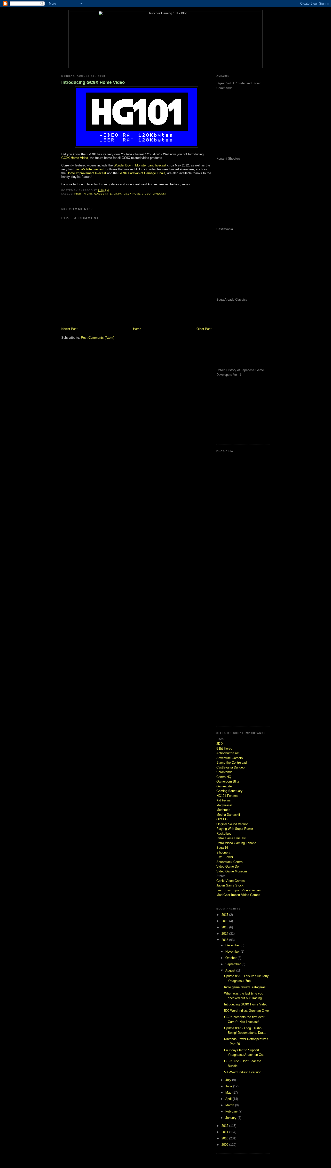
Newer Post (69, 329)
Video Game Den (228, 866)
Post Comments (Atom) (97, 337)
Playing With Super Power (234, 829)
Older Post (204, 329)
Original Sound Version (232, 824)
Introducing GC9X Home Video (93, 82)
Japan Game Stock (230, 885)
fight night (83, 193)
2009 (225, 1144)
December (233, 945)
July (228, 1080)
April (229, 1099)
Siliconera (223, 852)
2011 (225, 1132)
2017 (225, 915)
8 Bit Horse (224, 748)
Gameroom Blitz (227, 781)
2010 (225, 1138)
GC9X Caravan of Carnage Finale (141, 173)
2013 (225, 940)
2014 (225, 933)
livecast (160, 193)
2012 (225, 1126)
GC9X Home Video (74, 158)
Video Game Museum (231, 871)
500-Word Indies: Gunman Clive (246, 1010)
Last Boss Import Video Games (238, 890)
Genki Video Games (230, 881)
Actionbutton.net (227, 753)
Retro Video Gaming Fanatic (236, 843)
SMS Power (224, 857)
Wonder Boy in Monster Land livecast (140, 165)
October (231, 958)
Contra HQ (223, 777)
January (231, 1118)
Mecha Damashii (228, 814)
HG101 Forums (227, 796)
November (233, 951)
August (230, 970)
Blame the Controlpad (231, 762)
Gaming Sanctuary (229, 791)
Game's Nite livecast (89, 169)
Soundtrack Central (229, 862)
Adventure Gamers (229, 758)
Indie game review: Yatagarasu (245, 987)
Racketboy (223, 833)
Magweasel (224, 805)
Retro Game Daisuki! (231, 838)
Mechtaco (223, 810)
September (233, 964)
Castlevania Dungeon (231, 767)
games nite (103, 193)
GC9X (118, 193)
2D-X (219, 743)
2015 (225, 927)
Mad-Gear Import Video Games (238, 895)
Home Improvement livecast (86, 173)
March (230, 1105)
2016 (225, 921)
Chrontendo (224, 772)
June (229, 1086)
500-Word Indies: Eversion (242, 1072)
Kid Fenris (223, 800)
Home (137, 329)
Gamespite (224, 786)
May (228, 1092)
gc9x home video (137, 193)
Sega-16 (222, 847)
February (232, 1111)
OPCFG (222, 819)
